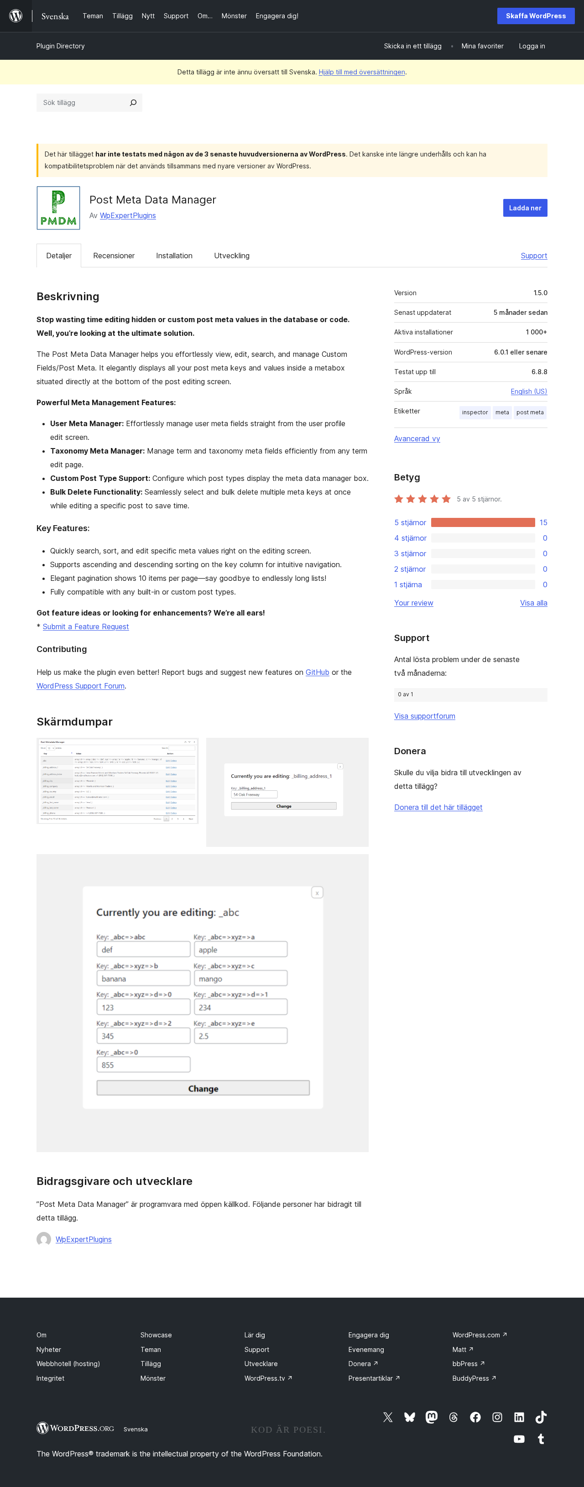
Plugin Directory (60, 46)
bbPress (469, 1363)
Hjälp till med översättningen (362, 72)
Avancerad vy (417, 438)
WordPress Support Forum (80, 685)
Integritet (50, 1378)
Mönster (153, 1378)
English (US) (529, 391)
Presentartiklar (375, 1378)
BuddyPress (475, 1378)
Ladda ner (525, 208)
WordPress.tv (269, 1378)
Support (534, 255)
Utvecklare (261, 1363)
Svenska (136, 1429)
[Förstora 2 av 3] (356, 750)
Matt (463, 1349)
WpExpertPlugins (128, 215)
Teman (151, 1349)
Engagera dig (369, 1335)
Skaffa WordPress (536, 16)
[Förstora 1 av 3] (186, 750)
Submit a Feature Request (86, 626)
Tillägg (151, 1363)
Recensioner (114, 255)
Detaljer (59, 255)
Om (41, 1335)
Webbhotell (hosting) (68, 1363)
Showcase (156, 1335)
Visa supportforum (424, 715)
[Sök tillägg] (133, 103)
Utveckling (232, 255)
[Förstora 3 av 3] (356, 866)
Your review (413, 602)
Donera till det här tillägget (438, 807)
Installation (174, 255)
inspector (475, 412)
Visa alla (534, 602)
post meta (530, 412)
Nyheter (48, 1349)
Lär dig (255, 1335)
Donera (364, 1363)
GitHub (317, 672)
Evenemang (366, 1349)
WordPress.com (480, 1335)
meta (502, 412)
